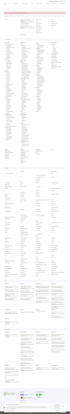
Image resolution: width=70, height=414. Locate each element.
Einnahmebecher (9, 90)
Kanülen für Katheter (24, 156)
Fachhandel (38, 203)
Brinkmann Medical (8, 186)
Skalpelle (7, 109)
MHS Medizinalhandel (24, 232)
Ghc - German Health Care (40, 272)
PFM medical (22, 241)
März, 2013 (7, 318)
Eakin (52, 199)
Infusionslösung (9, 133)
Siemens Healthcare (8, 253)
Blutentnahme (8, 129)
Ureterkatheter (22, 161)
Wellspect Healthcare (24, 262)
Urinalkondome (39, 85)
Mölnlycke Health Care (24, 234)
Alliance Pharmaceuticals (9, 173)
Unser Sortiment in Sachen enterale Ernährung (57, 313)
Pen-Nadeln (7, 155)
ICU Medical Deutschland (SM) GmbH (11, 274)
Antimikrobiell (24, 82)
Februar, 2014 (38, 283)
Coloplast (6, 270)
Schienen (22, 159)
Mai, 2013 (53, 309)
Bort (21, 184)
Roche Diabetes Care (8, 245)
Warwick (52, 260)
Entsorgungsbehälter (9, 53)
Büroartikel (8, 50)
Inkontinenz (38, 73)
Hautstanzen (8, 73)
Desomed (37, 194)
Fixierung (23, 126)
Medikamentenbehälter (10, 93)
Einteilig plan (39, 70)
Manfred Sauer (38, 226)
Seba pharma (38, 249)
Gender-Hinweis (38, 28)
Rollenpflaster (24, 106)
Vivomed (37, 260)
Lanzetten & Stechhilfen (9, 152)
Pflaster (23, 103)
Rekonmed (22, 243)
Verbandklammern (25, 136)
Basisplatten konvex (40, 45)
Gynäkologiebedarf (54, 53)
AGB (36, 21)
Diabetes (37, 365)
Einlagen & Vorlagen (40, 78)
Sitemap (6, 19)
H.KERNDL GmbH (8, 211)
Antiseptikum (8, 60)
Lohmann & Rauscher (39, 222)
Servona (37, 251)
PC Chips (37, 239)
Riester (52, 243)
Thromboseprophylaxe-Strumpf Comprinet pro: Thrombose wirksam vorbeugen (57, 302)
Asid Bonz (22, 266)
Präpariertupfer (24, 117)
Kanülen (7, 135)
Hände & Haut (8, 66)
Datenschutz (13, 410)
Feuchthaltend (24, 84)
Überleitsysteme (9, 138)
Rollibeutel (39, 100)
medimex (6, 230)
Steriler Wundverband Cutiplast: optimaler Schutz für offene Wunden (11, 313)
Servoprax (53, 251)
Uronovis (37, 258)
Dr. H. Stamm (22, 197)
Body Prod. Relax (39, 268)
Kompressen (22, 62)
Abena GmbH (53, 264)
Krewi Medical (22, 218)
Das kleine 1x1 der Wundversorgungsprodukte (56, 316)
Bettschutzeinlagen (40, 76)
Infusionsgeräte (9, 132)
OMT (37, 235)
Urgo (6, 258)
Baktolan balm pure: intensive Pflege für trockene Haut (26, 295)
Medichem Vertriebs (23, 228)
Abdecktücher (8, 99)
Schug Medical (53, 247)
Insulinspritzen (7, 150)
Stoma (6, 376)
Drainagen (37, 54)
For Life (52, 205)
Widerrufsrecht (38, 19)
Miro (52, 232)
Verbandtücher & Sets (25, 138)
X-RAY (21, 147)
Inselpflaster (24, 100)
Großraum (53, 209)
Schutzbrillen (8, 124)
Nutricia (21, 235)
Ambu (52, 173)
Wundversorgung (23, 331)
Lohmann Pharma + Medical (56, 222)
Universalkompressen (25, 73)
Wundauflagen (24, 96)
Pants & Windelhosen (40, 81)
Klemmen (7, 75)
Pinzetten (7, 81)
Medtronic (53, 230)
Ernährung (38, 331)
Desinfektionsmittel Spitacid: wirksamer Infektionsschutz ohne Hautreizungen (43, 287)
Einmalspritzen (8, 130)
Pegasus (52, 239)
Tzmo (52, 256)
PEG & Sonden (8, 79)
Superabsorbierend (25, 94)
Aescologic (22, 171)
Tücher (7, 69)
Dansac (6, 194)
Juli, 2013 (22, 309)
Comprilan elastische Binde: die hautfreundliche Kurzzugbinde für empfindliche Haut (26, 287)
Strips (23, 108)
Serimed (21, 251)
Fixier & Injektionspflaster (26, 99)
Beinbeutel (39, 97)
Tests (37, 152)
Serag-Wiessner (7, 251)
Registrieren (53, 25)
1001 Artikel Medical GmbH (40, 270)
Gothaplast (22, 209)
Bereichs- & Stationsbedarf (9, 44)
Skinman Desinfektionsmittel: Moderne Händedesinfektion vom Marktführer (42, 290)
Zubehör (7, 112)
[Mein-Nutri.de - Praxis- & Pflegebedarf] (5, 3)
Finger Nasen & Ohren (25, 124)
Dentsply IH (22, 194)
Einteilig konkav (39, 67)
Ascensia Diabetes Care (40, 176)
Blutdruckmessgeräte (39, 150)
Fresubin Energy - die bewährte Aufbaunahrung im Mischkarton (56, 290)
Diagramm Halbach (54, 194)
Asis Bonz (37, 266)
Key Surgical (53, 216)
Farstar (6, 205)
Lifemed (21, 220)
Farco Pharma (53, 203)
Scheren (7, 82)
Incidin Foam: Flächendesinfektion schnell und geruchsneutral (26, 299)
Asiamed (52, 176)
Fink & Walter (38, 205)
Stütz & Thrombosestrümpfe (56, 66)
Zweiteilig (38, 72)
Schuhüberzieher (9, 121)
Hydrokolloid (24, 87)
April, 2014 (7, 283)
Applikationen (8, 45)
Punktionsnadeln (9, 136)
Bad (53, 45)
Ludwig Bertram (7, 224)
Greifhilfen (54, 50)
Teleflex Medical (23, 275)
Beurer (21, 182)
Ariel (21, 176)
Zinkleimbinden (24, 57)
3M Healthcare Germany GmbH (41, 264)
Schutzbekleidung (8, 114)
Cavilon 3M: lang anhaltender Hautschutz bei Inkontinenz (25, 291)
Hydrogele (23, 85)
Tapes (21, 111)
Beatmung (8, 48)
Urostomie (37, 103)
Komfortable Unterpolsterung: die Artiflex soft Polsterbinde (11, 299)
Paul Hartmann (23, 239)
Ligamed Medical (8, 222)
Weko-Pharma (7, 262)
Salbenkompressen (25, 67)
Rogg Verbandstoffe (54, 245)
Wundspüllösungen (25, 145)
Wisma (37, 275)
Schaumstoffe (24, 88)
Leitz (6, 220)
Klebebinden (24, 50)
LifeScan (37, 220)
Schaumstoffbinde (25, 56)
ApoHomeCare (7, 272)
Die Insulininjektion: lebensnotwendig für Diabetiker (57, 294)
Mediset (21, 230)
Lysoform (37, 224)
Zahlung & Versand (39, 26)
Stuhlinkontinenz (40, 84)
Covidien (52, 190)
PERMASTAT (7, 241)
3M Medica (53, 270)
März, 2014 (22, 283)
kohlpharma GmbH (23, 274)
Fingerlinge (8, 118)
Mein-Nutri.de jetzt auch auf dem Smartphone (10, 322)
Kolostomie (38, 87)
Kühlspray (23, 142)
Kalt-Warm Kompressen (26, 75)
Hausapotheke (53, 54)
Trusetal (21, 256)
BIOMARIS (37, 182)
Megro (6, 232)
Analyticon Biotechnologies (40, 175)
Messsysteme (7, 153)
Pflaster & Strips (23, 97)
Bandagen (23, 112)
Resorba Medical (39, 243)
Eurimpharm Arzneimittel (9, 203)
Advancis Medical (8, 266)
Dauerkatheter (22, 153)
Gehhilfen (54, 48)
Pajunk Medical (38, 237)
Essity (21, 201)
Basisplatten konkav (40, 50)
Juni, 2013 (37, 309)
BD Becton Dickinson (23, 268)
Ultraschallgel (8, 57)
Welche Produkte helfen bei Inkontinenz (27, 312)
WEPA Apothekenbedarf (40, 262)
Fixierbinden (24, 45)
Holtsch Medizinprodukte (40, 215)
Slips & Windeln (40, 82)
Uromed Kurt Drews (23, 258)
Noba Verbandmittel (39, 234)
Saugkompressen (25, 66)
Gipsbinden (24, 47)
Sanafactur (7, 247)
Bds (21, 180)
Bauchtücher (8, 100)
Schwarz (21, 249)
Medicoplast (38, 228)
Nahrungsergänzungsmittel (56, 62)
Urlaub (52, 19)
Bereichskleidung (9, 115)
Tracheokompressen (25, 76)
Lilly (21, 222)
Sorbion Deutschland (39, 253)
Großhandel (38, 209)
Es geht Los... (7, 323)
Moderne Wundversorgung (25, 78)
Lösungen (7, 56)
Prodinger (37, 241)
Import (52, 215)
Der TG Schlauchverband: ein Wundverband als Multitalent (41, 298)
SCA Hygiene (38, 247)
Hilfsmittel (8, 91)
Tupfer (23, 118)
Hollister (52, 213)
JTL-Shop (64, 412)
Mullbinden (24, 53)
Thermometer (38, 153)
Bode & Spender (9, 63)
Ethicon (37, 201)
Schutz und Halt (55, 51)
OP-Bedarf (6, 97)
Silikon (23, 91)
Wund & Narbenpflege (25, 144)
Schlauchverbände (25, 130)
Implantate (8, 102)
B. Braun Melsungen (54, 266)
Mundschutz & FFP (54, 60)
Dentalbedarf (8, 88)
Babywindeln (39, 75)
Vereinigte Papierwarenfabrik (10, 260)
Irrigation (38, 56)
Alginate (23, 81)
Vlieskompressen (23, 34)
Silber (23, 90)
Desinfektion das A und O (40, 311)
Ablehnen (57, 410)
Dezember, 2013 (8, 309)
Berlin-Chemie (7, 182)
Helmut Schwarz (38, 211)
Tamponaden (24, 133)
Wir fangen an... (7, 331)
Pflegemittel (39, 62)
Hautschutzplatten (40, 59)
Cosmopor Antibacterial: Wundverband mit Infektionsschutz (11, 287)
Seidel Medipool (54, 249)
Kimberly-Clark (7, 218)
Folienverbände (24, 127)
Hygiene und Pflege (54, 365)
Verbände (22, 123)
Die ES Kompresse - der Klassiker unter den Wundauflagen (58, 307)
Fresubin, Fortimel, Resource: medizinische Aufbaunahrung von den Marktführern (27, 20)
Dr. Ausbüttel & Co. (8, 197)
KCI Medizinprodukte (24, 216)
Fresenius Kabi (7, 207)
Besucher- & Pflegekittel (10, 117)
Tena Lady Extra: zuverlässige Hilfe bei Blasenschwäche (42, 301)
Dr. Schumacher (23, 199)
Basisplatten (38, 48)
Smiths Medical (23, 253)
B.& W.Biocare (38, 178)
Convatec (22, 270)
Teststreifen (7, 158)
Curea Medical (22, 192)
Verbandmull (24, 120)
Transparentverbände (25, 135)
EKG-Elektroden (8, 51)
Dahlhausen (38, 192)
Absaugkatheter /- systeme (25, 150)
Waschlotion (53, 67)
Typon (37, 256)
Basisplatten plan (40, 47)
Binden (21, 44)
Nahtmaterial (8, 105)
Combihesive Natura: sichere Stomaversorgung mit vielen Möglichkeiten (10, 294)
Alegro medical (53, 171)
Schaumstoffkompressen (26, 70)
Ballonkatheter (22, 152)
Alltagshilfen (53, 44)
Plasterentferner (24, 105)
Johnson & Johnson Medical (9, 216)
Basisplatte (38, 44)
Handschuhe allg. (9, 120)
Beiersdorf (37, 180)
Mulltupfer (23, 115)
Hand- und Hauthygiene (24, 23)
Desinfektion (7, 59)
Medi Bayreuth (7, 228)
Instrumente (8, 67)
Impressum (8, 410)
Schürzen (7, 123)
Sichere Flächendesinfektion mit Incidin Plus (42, 294)
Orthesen (7, 78)
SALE (52, 149)
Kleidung (7, 103)
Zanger (21, 264)
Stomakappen (39, 63)
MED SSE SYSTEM (54, 226)
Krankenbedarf (7, 85)
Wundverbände (24, 139)
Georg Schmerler (54, 207)
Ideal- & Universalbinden (26, 48)
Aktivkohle (23, 79)
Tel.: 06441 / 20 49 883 (52, 1)
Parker (6, 239)
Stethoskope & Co (9, 84)
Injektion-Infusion (8, 127)
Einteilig (38, 66)
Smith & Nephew (54, 274)
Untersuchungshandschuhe (11, 126)
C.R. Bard (6, 188)
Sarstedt (21, 247)
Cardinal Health (54, 268)
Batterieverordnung (39, 32)
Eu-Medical (53, 201)
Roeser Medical (38, 245)
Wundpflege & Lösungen (24, 141)
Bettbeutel (39, 99)
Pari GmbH (53, 237)
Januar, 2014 (53, 283)
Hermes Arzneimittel (54, 211)
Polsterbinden (24, 54)
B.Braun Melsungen (8, 268)
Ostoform (37, 274)
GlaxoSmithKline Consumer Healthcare (58, 272)
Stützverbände (24, 93)
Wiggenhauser (53, 262)
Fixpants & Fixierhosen (41, 79)
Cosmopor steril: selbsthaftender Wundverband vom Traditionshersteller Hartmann (58, 298)
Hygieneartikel (53, 56)
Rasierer (52, 63)
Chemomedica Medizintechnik (56, 188)
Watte (23, 121)
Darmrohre (8, 72)
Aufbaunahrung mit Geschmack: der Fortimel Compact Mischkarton (57, 287)
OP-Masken (8, 108)
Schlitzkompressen (25, 69)
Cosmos (37, 190)
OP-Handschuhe (9, 106)
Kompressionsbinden (25, 51)
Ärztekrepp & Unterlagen (10, 47)
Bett (53, 47)
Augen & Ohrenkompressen (26, 72)
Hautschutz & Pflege (39, 57)
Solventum (7, 275)
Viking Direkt (22, 260)
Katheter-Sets (22, 158)
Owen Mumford (7, 237)
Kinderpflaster (24, 102)
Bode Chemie (7, 184)
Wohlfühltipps (22, 365)
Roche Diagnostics (23, 245)
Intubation (8, 54)
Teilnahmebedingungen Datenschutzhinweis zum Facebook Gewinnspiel (26, 26)
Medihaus (53, 228)
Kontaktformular (39, 23)
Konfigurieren (57, 407)
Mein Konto (53, 21)
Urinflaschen (8, 96)
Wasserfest (23, 109)
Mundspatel (8, 76)
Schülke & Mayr (7, 249)
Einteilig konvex (39, 69)
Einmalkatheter (23, 155)
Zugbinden (23, 59)
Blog (52, 26)
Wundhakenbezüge (9, 111)
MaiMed (21, 226)
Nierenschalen (8, 94)
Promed (52, 241)
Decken (7, 87)
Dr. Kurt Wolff (7, 199)
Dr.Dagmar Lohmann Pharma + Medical (42, 199)
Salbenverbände (24, 129)
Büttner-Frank (38, 186)
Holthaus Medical (23, 215)
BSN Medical (22, 272)
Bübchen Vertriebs (23, 186)
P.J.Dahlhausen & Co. (24, 237)
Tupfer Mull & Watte (23, 114)
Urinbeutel (38, 96)
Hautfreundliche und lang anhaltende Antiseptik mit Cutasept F (11, 290)
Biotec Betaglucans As (55, 182)
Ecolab (6, 201)
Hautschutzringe (40, 60)
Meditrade (37, 230)
